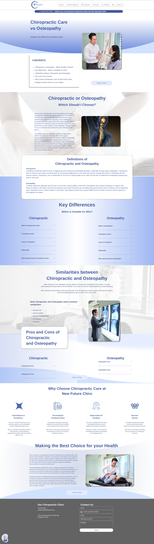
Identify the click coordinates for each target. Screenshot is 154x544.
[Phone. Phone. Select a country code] (82, 511)
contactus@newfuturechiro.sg (46, 510)
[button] (85, 4)
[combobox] (96, 519)
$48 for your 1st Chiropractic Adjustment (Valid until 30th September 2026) (80, 11)
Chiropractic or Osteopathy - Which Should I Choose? (54, 67)
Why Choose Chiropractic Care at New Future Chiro (53, 79)
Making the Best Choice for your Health (49, 82)
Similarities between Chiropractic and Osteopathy (52, 73)
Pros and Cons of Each (43, 76)
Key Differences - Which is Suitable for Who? (51, 70)
